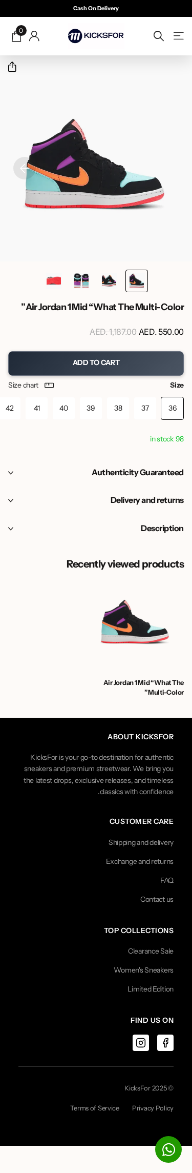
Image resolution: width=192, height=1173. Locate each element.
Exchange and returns (140, 861)
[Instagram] (141, 1043)
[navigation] (136, 281)
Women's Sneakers (144, 970)
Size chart (23, 385)
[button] (8, 66)
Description (162, 528)
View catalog (178, 36)
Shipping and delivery (141, 842)
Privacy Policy (153, 1108)
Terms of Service (94, 1108)
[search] (159, 36)
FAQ (167, 880)
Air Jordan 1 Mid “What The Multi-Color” (143, 687)
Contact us (157, 899)
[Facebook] (165, 1043)
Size (96, 385)
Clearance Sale (151, 951)
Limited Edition (150, 989)
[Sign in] (34, 36)
